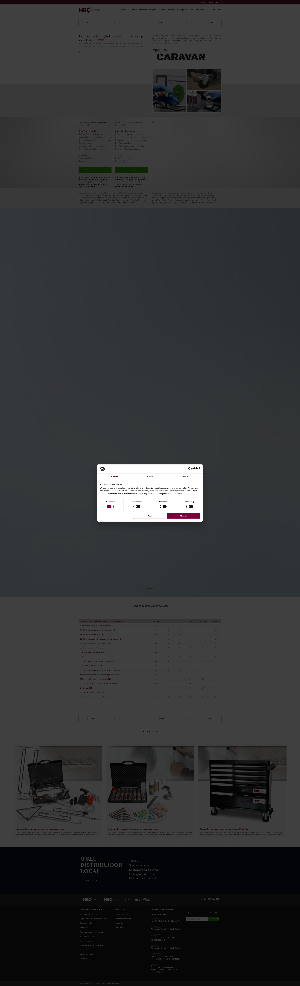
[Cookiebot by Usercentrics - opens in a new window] (190, 469)
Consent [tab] (114, 477)
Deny (150, 516)
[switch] (136, 506)
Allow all (183, 516)
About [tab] (185, 477)
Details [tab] (150, 477)
